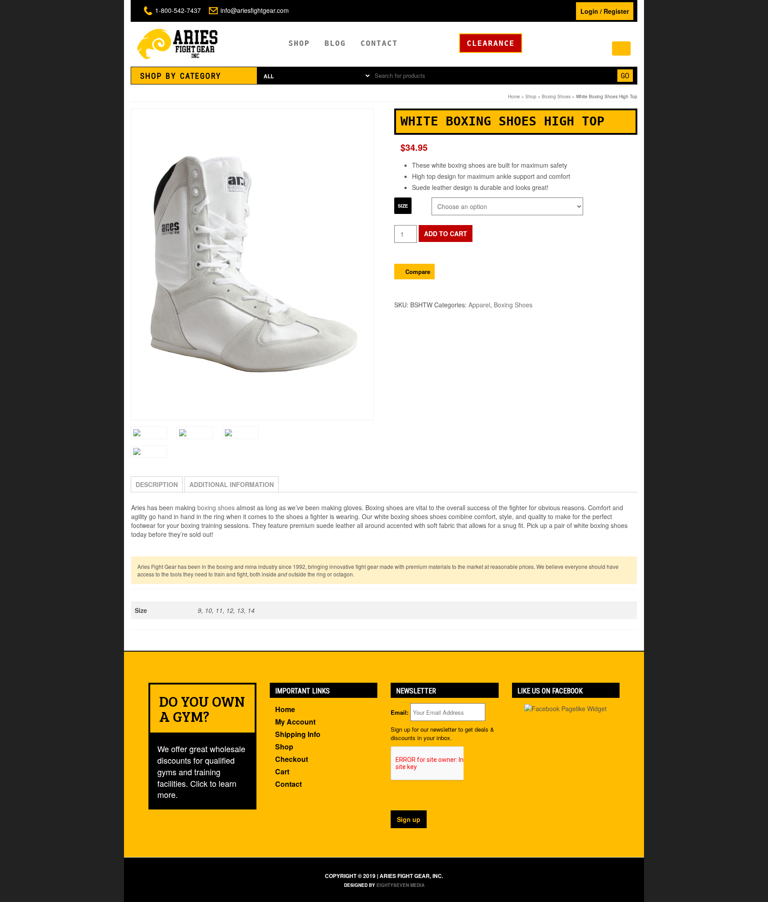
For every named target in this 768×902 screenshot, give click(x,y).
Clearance (491, 43)
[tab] (194, 76)
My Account (295, 722)
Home (514, 96)
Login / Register (604, 11)
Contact (379, 43)
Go (625, 75)
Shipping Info (297, 734)
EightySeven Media (400, 885)
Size (403, 205)
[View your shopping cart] (621, 48)
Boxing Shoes (556, 96)
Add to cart (445, 233)
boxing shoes (216, 507)
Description (157, 484)
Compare (417, 271)
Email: (399, 713)
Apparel (479, 304)
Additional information (231, 484)
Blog (335, 43)
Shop (299, 43)
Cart (282, 771)
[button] (194, 76)
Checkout (291, 759)
